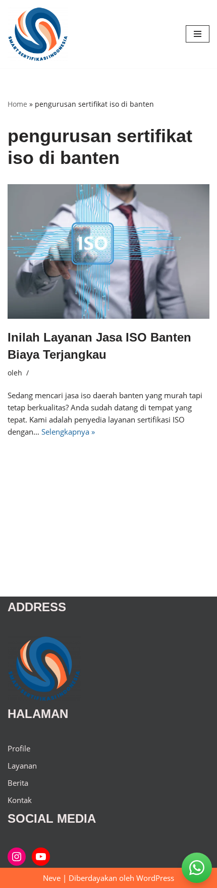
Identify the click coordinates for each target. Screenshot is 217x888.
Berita (18, 783)
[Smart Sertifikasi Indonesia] (17, 857)
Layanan (22, 765)
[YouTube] (41, 857)
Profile (19, 748)
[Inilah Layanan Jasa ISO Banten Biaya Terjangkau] (108, 251)
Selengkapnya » (68, 432)
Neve (52, 878)
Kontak (20, 800)
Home (17, 104)
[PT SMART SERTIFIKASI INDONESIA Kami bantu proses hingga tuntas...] (38, 34)
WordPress (155, 878)
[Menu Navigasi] (197, 34)
